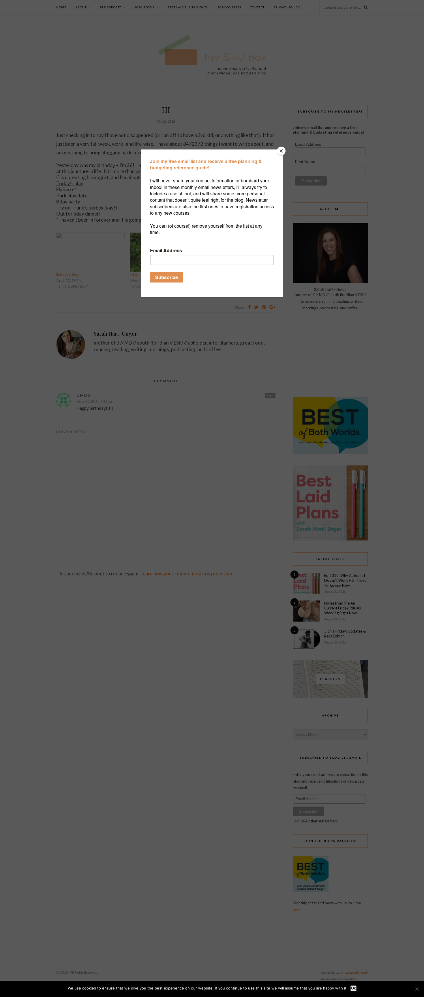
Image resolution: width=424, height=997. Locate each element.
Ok (353, 988)
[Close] (281, 151)
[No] (417, 989)
